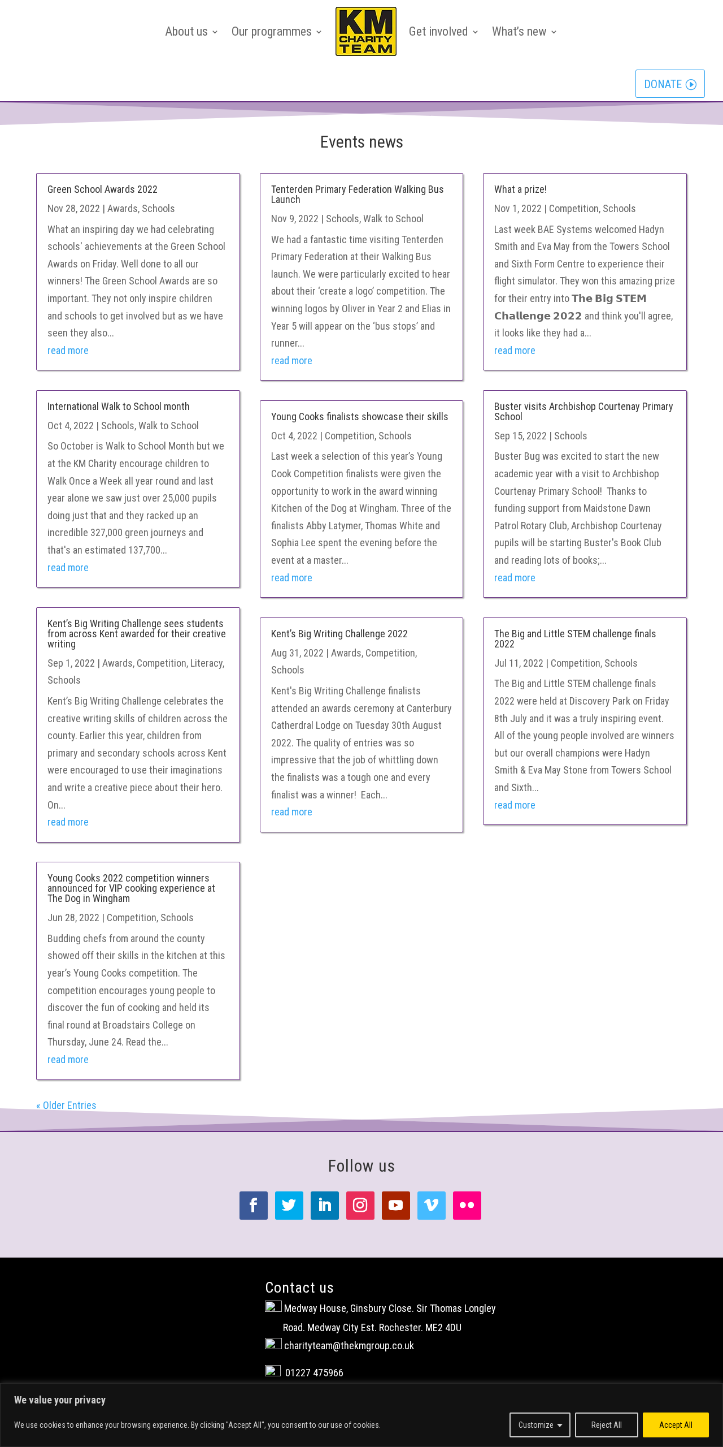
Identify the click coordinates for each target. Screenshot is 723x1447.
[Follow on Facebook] (253, 1205)
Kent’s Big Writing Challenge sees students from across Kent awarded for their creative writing (136, 633)
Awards (122, 208)
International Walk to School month (118, 406)
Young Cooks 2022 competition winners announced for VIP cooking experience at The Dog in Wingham (131, 888)
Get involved (438, 31)
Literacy (206, 663)
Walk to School (168, 425)
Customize (536, 1424)
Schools (158, 208)
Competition (161, 663)
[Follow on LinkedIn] (325, 1205)
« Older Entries (66, 1105)
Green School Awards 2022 (102, 189)
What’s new (519, 31)
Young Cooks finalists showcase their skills (359, 416)
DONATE (663, 84)
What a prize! (520, 189)
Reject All (606, 1424)
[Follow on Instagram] (360, 1205)
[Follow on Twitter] (289, 1205)
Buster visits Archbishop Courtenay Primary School (583, 411)
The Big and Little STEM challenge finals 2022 (575, 639)
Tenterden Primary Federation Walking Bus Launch (357, 194)
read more (68, 350)
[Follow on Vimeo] (431, 1205)
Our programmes (272, 31)
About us (186, 31)
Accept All (675, 1424)
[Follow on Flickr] (467, 1205)
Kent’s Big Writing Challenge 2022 (339, 634)
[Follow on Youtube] (396, 1205)
